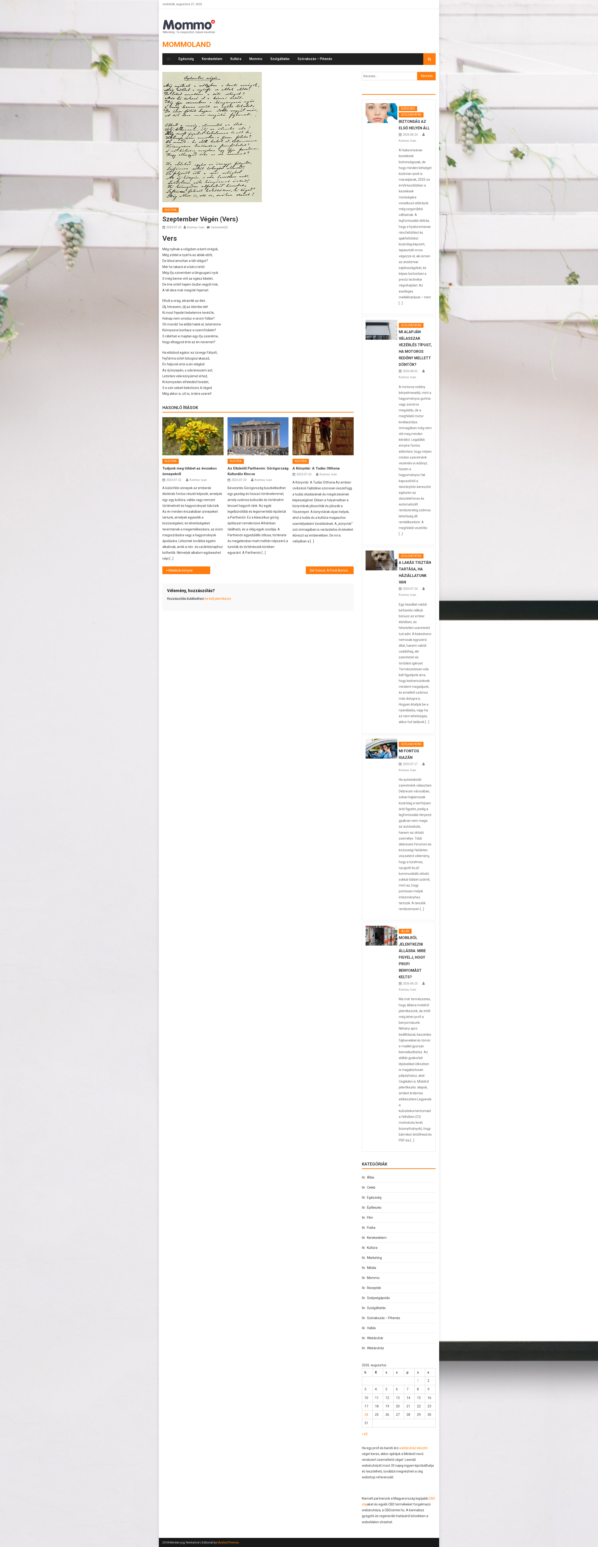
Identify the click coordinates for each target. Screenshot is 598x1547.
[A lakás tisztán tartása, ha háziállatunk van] (381, 560)
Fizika (371, 1227)
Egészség (186, 59)
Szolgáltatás (280, 59)
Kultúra (235, 59)
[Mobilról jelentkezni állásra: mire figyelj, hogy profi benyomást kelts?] (381, 936)
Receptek (374, 1288)
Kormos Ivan (195, 227)
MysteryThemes (228, 1542)
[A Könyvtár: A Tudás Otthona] (323, 436)
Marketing (374, 1258)
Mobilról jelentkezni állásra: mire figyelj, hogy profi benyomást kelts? (412, 957)
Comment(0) (219, 227)
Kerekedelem (212, 59)
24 (366, 1414)
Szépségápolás (378, 1298)
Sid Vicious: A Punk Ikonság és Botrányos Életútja (332, 570)
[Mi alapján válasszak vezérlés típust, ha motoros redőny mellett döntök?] (381, 330)
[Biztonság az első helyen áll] (381, 113)
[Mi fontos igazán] (381, 749)
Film (370, 1217)
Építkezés (374, 1207)
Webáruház (375, 1348)
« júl (364, 1434)
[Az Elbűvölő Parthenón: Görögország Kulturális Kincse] (258, 436)
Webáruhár (375, 1338)
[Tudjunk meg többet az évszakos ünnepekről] (193, 436)
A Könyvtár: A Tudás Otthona (316, 468)
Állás (405, 931)
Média (371, 1268)
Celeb (371, 1187)
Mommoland (186, 44)
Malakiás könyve (180, 570)
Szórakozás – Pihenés (315, 59)
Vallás (371, 1328)
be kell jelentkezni (218, 598)
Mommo (255, 59)
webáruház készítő (413, 1448)
